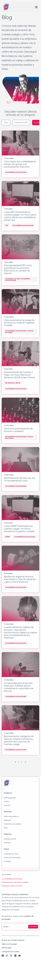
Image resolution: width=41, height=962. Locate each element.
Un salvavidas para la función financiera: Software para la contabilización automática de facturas (18, 686)
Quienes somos (10, 839)
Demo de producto (11, 816)
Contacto (7, 861)
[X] (11, 956)
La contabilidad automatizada (12, 879)
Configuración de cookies (10, 952)
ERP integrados (10, 798)
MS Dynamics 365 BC (12, 383)
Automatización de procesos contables (15, 882)
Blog (6, 828)
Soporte (7, 805)
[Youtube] (19, 956)
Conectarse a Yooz (11, 854)
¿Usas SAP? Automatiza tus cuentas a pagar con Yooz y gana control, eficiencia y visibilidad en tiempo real (20, 215)
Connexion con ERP (21, 122)
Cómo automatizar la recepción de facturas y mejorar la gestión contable (19, 323)
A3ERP (7, 536)
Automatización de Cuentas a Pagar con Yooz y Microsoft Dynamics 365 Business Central (19, 375)
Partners (7, 843)
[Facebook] (3, 956)
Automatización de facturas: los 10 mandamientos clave (19, 479)
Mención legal (6, 948)
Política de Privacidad (9, 944)
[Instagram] (7, 956)
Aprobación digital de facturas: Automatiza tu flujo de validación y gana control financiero (20, 579)
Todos (6, 122)
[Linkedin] (15, 956)
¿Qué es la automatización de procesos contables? (18, 430)
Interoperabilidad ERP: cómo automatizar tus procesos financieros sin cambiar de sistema (18, 269)
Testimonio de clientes (12, 824)
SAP (6, 225)
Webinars (7, 820)
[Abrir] (36, 7)
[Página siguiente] (25, 762)
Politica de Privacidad (12, 857)
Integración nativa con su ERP (12, 886)
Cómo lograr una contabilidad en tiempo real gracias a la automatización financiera (20, 164)
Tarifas (6, 802)
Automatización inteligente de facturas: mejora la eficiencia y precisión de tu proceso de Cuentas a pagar (18, 740)
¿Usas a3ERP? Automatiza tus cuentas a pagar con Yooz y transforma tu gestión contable (19, 528)
